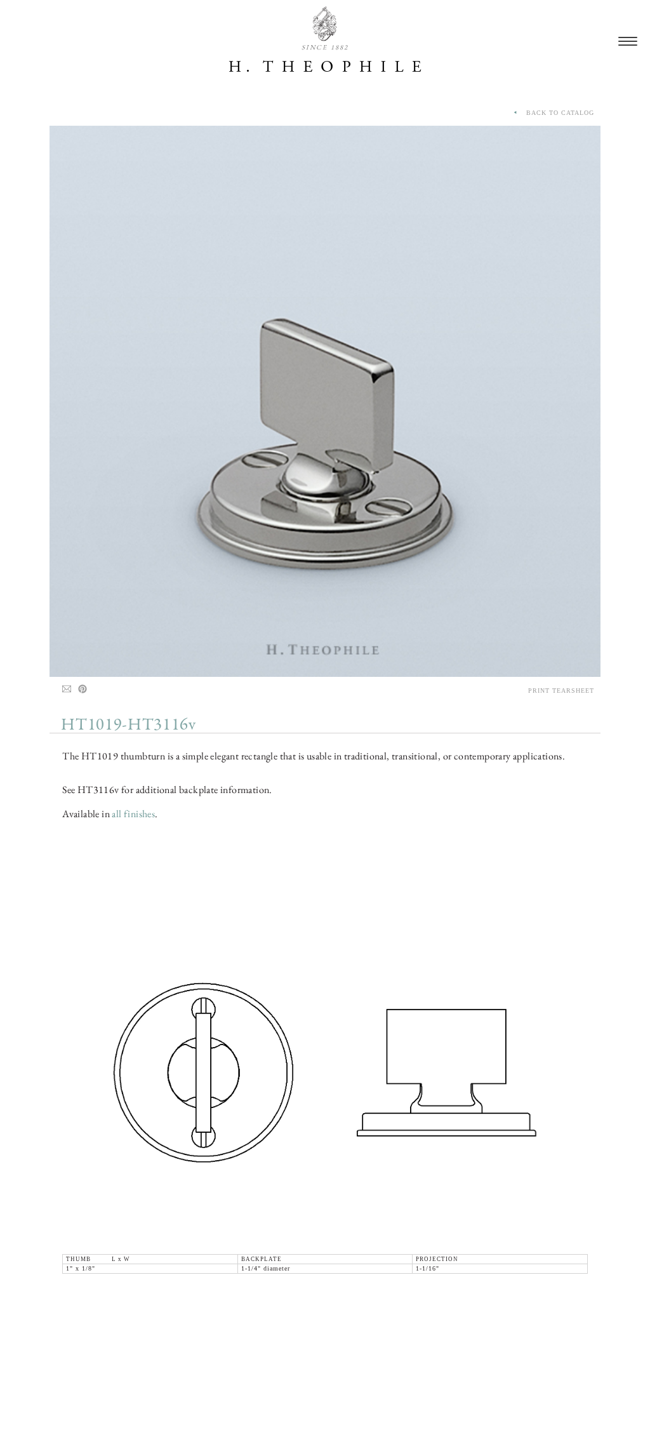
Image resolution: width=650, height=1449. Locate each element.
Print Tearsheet (561, 690)
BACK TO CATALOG (556, 112)
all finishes (133, 813)
